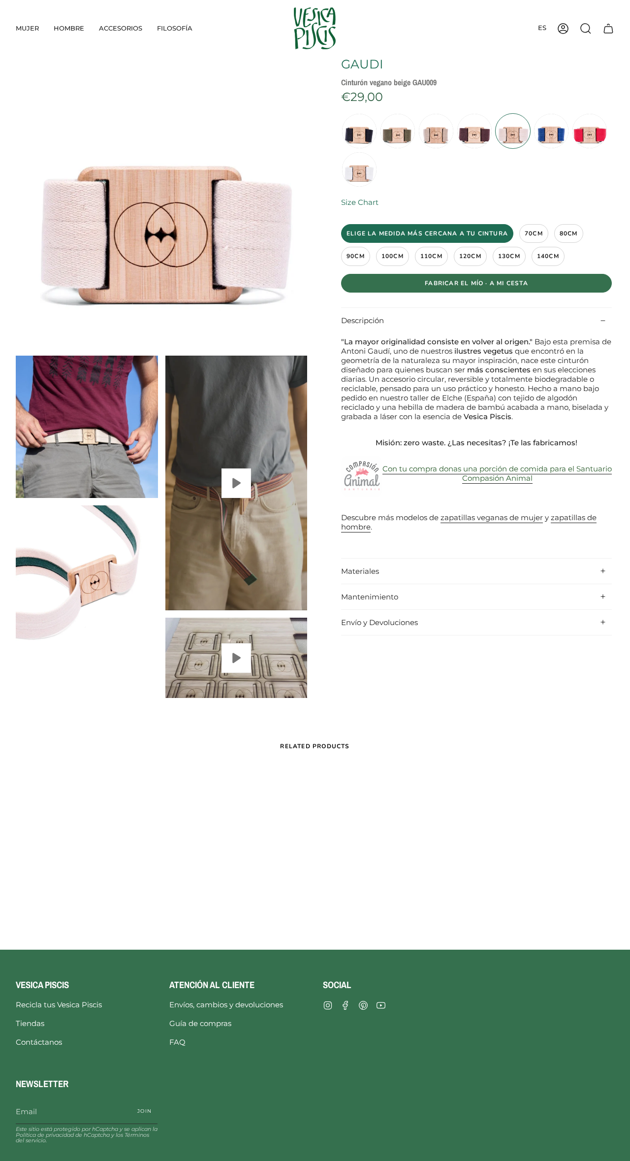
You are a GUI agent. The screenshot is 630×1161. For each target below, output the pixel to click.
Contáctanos (39, 1042)
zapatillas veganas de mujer (492, 517)
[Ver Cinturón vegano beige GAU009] (236, 483)
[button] (27, 28)
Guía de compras (200, 1023)
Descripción (362, 320)
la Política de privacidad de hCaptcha (87, 1132)
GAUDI (362, 64)
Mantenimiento (369, 596)
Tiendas (30, 1023)
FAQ (177, 1042)
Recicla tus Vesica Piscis (59, 1004)
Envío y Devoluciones (379, 622)
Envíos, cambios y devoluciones (226, 1004)
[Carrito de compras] (608, 28)
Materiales (360, 571)
